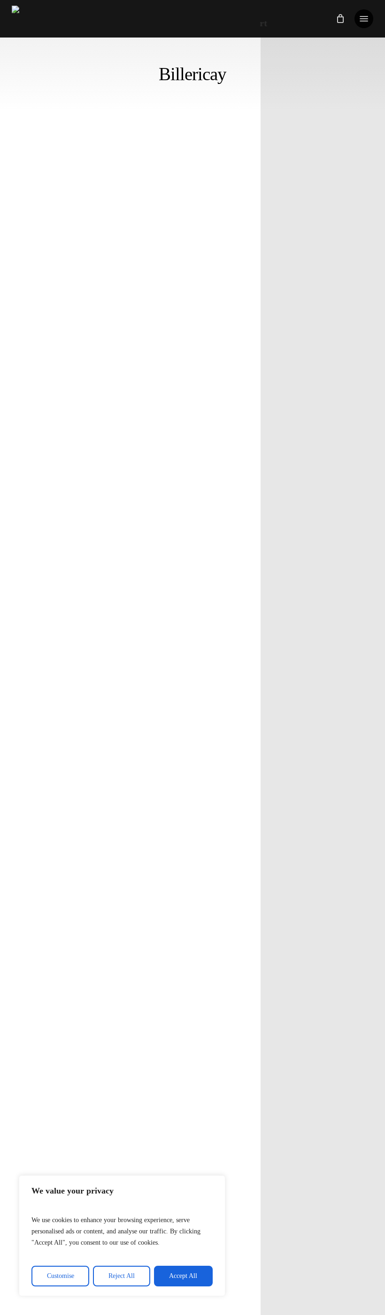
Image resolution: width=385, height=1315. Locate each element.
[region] (122, 1235)
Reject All (121, 1275)
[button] (363, 18)
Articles (47, 744)
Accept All (183, 1275)
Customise (60, 1275)
